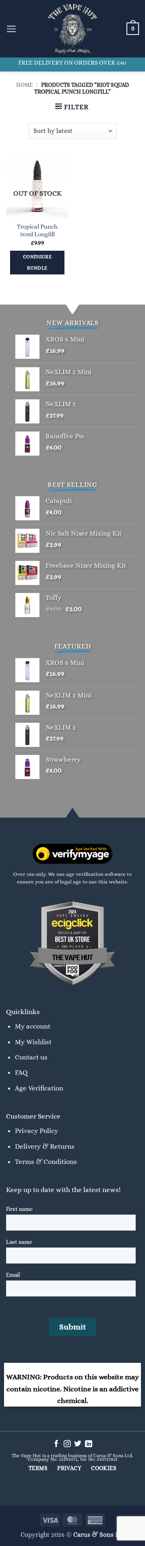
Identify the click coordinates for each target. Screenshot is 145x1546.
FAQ (21, 1072)
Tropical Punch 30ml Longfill (37, 230)
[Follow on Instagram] (67, 1444)
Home (24, 85)
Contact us (31, 1057)
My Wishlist (33, 1042)
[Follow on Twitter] (77, 1444)
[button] (11, 28)
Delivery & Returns (45, 1146)
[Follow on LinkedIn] (88, 1444)
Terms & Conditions (46, 1161)
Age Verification (39, 1088)
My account (32, 1026)
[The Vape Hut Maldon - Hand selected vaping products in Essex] (72, 28)
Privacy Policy (36, 1131)
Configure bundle (37, 262)
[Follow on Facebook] (56, 1444)
